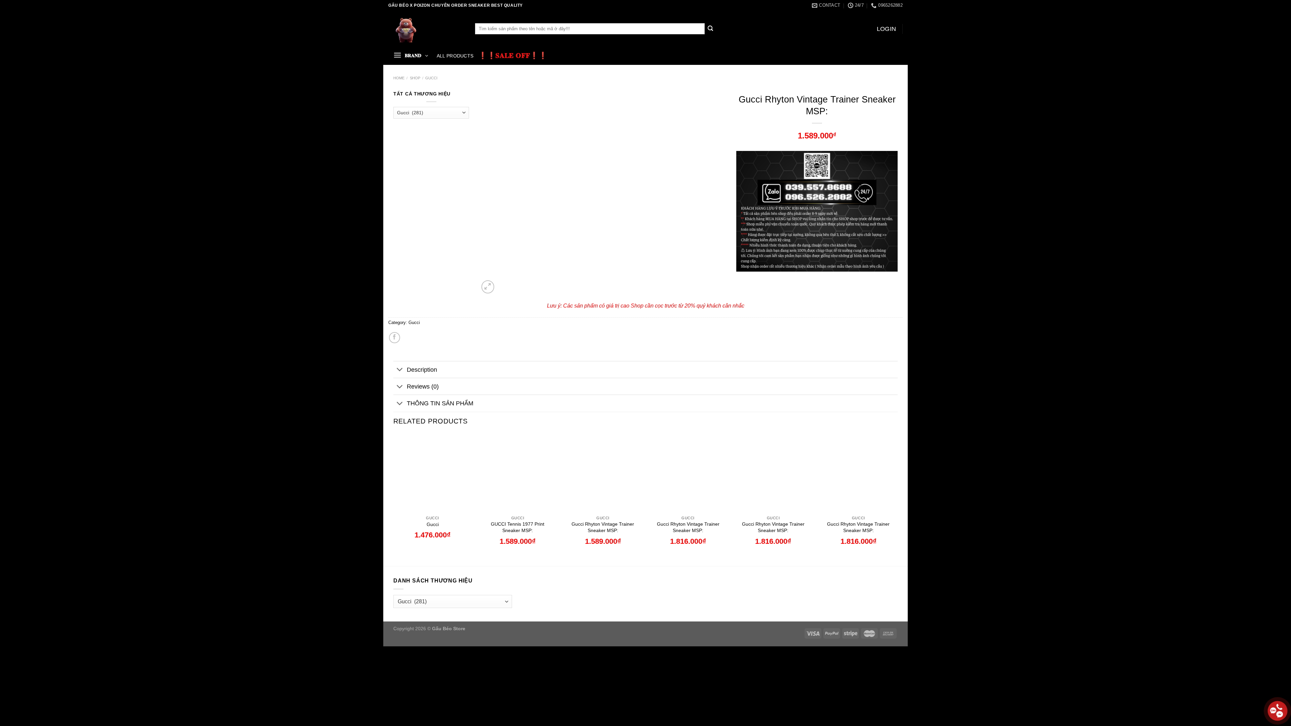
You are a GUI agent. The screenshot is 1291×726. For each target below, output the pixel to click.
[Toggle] (399, 370)
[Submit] (710, 29)
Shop (415, 78)
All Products (455, 55)
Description (422, 369)
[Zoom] (488, 286)
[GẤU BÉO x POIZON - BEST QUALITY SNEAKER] (426, 28)
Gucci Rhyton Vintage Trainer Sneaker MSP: (603, 527)
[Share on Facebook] (394, 337)
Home (398, 78)
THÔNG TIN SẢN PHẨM (440, 403)
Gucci (431, 78)
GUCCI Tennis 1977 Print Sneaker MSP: (517, 527)
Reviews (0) (423, 386)
